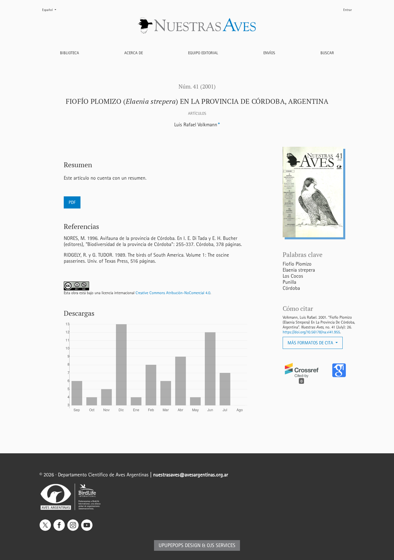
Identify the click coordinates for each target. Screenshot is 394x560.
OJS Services (221, 545)
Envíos (269, 52)
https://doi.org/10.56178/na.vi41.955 (311, 332)
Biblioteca (69, 52)
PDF (72, 202)
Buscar (327, 52)
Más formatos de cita (311, 342)
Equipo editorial (203, 52)
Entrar (347, 10)
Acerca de (133, 52)
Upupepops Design (179, 545)
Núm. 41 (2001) (197, 86)
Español (51, 9)
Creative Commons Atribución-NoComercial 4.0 (173, 292)
